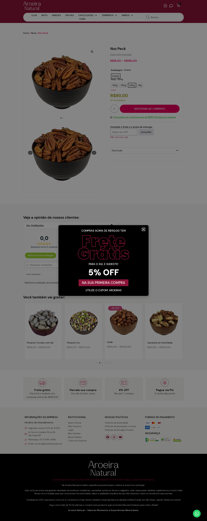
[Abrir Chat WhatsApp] (197, 513)
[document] (103, 260)
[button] (143, 229)
